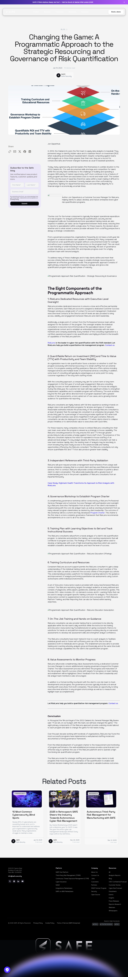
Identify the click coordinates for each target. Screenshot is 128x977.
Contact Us (95, 875)
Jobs (93, 878)
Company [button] (84, 12)
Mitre (95, 924)
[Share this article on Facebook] (24, 151)
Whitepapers (113, 911)
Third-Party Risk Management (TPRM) (68, 875)
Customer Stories (114, 885)
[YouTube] (22, 881)
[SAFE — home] (10, 12)
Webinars (112, 907)
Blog (63, 29)
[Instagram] (14, 881)
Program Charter (97, 513)
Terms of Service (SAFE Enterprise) (68, 923)
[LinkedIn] (18, 881)
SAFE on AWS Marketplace (64, 891)
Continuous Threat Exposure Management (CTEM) (72, 878)
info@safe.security (15, 876)
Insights (111, 898)
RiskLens (51, 343)
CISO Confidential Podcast (118, 882)
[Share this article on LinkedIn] (29, 151)
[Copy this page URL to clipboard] (9, 151)
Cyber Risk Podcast (115, 888)
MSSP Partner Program (98, 888)
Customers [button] (60, 12)
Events (111, 895)
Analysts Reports (114, 875)
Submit (24, 203)
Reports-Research (115, 904)
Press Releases (114, 901)
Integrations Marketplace (64, 888)
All (109, 872)
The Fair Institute (107, 924)
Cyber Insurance (61, 882)
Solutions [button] (47, 12)
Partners (94, 885)
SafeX (58, 885)
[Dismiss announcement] (124, 2)
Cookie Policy (49, 923)
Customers (95, 882)
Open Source (95, 895)
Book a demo (116, 12)
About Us (94, 872)
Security (94, 891)
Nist (117, 924)
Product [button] (36, 12)
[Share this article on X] (19, 151)
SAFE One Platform (62, 872)
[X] (10, 881)
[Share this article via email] (14, 151)
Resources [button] (72, 12)
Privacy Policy (14, 199)
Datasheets (113, 891)
